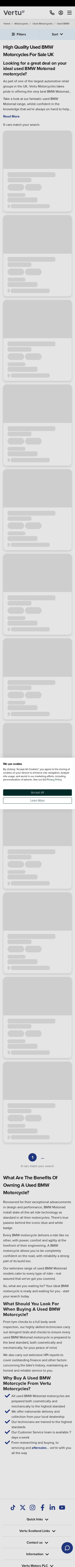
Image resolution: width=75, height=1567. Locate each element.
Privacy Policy (54, 779)
